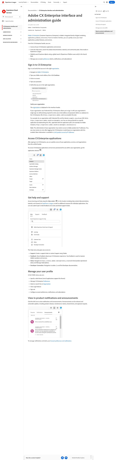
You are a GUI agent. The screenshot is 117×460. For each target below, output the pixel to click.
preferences (46, 59)
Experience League (47, 203)
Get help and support (101, 24)
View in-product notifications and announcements (104, 32)
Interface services (7, 35)
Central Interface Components (39, 27)
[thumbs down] (66, 457)
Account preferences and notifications (60, 341)
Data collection (7, 38)
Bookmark (100, 11)
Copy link (107, 11)
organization (55, 68)
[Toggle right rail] (95, 7)
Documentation (32, 10)
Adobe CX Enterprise (33, 35)
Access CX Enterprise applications (103, 21)
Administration (7, 32)
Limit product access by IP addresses (64, 132)
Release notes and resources (10, 42)
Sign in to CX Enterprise (101, 17)
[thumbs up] (62, 457)
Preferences (46, 281)
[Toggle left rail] (21, 7)
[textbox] (11, 16)
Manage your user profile (101, 28)
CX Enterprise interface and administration (51, 10)
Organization (47, 284)
